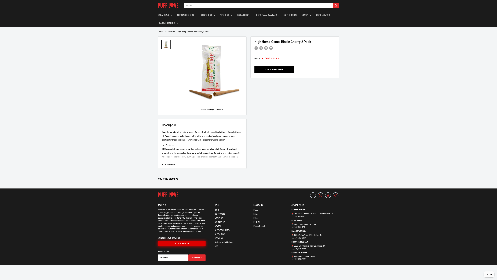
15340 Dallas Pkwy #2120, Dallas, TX (308, 235)
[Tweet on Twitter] (266, 48)
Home (160, 32)
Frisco (255, 218)
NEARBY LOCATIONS (166, 23)
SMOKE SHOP (206, 15)
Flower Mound (259, 226)
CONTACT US (220, 222)
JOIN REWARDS (181, 244)
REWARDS (219, 238)
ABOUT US (219, 218)
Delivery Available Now (224, 242)
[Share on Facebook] (256, 48)
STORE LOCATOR (323, 15)
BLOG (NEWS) (220, 234)
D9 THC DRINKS (290, 15)
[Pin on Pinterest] (261, 48)
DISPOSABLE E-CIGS (185, 15)
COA (216, 246)
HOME (217, 210)
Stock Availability (274, 69)
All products (170, 32)
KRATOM (304, 15)
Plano (255, 210)
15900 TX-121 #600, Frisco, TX (306, 256)
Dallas (255, 214)
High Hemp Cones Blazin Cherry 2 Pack (282, 42)
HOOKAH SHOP (243, 15)
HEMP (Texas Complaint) (266, 15)
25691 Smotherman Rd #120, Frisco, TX (309, 246)
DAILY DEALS (163, 15)
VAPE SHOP (224, 15)
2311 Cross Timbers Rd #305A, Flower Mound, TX (313, 214)
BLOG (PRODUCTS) (222, 230)
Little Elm (257, 222)
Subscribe (197, 257)
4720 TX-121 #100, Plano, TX (305, 224)
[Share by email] (271, 48)
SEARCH (218, 226)
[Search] (336, 5)
